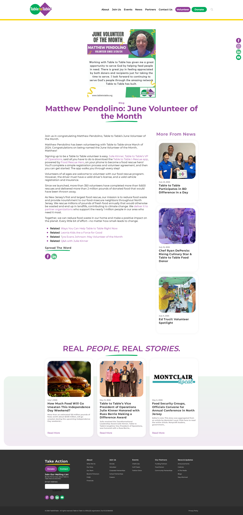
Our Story (90, 467)
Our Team (90, 470)
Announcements (183, 464)
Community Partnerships (163, 470)
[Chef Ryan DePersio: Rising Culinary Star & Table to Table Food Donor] (177, 226)
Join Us (116, 9)
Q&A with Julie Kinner (74, 240)
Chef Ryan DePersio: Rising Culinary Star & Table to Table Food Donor (175, 256)
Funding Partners (161, 464)
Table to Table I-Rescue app (130, 159)
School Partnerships (116, 474)
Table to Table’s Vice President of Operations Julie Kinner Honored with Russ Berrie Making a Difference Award (119, 410)
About (105, 9)
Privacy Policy (193, 511)
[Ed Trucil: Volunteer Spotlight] (177, 295)
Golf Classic (136, 467)
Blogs (180, 474)
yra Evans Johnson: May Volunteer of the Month (92, 236)
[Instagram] (238, 46)
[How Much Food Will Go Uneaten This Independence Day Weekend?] (69, 379)
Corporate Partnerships (117, 470)
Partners (150, 9)
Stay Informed (183, 477)
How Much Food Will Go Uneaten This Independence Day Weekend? (68, 407)
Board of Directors (93, 474)
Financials (90, 480)
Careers (112, 477)
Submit (57, 490)
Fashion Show (137, 470)
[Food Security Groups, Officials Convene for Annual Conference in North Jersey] (174, 379)
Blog (121, 103)
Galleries (181, 467)
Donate (199, 9)
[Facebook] (238, 40)
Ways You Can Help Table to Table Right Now (89, 228)
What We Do (91, 464)
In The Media (182, 470)
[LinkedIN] (238, 51)
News (138, 9)
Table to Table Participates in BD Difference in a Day (173, 189)
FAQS (89, 477)
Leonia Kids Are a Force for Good (81, 232)
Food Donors (159, 467)
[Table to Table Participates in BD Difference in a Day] (177, 161)
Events (128, 9)
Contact (64, 469)
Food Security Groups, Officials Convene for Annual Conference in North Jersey (173, 409)
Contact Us (165, 9)
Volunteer (183, 9)
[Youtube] (238, 57)
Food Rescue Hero (72, 162)
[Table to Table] (40, 9)
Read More (53, 433)
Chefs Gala (136, 464)
